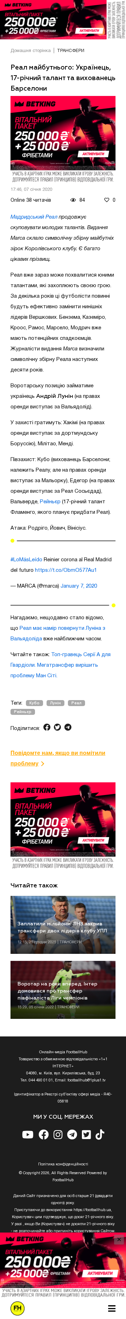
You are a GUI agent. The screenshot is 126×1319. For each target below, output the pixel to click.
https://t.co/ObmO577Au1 (66, 570)
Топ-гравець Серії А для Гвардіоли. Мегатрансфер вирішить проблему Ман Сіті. (60, 665)
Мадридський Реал (33, 217)
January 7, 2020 (79, 586)
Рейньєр (50, 501)
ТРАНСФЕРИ (70, 51)
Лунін (55, 703)
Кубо (34, 703)
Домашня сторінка (30, 51)
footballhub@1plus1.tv (87, 1080)
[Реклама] (63, 19)
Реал (76, 703)
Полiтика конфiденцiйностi (63, 1164)
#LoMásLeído (26, 559)
